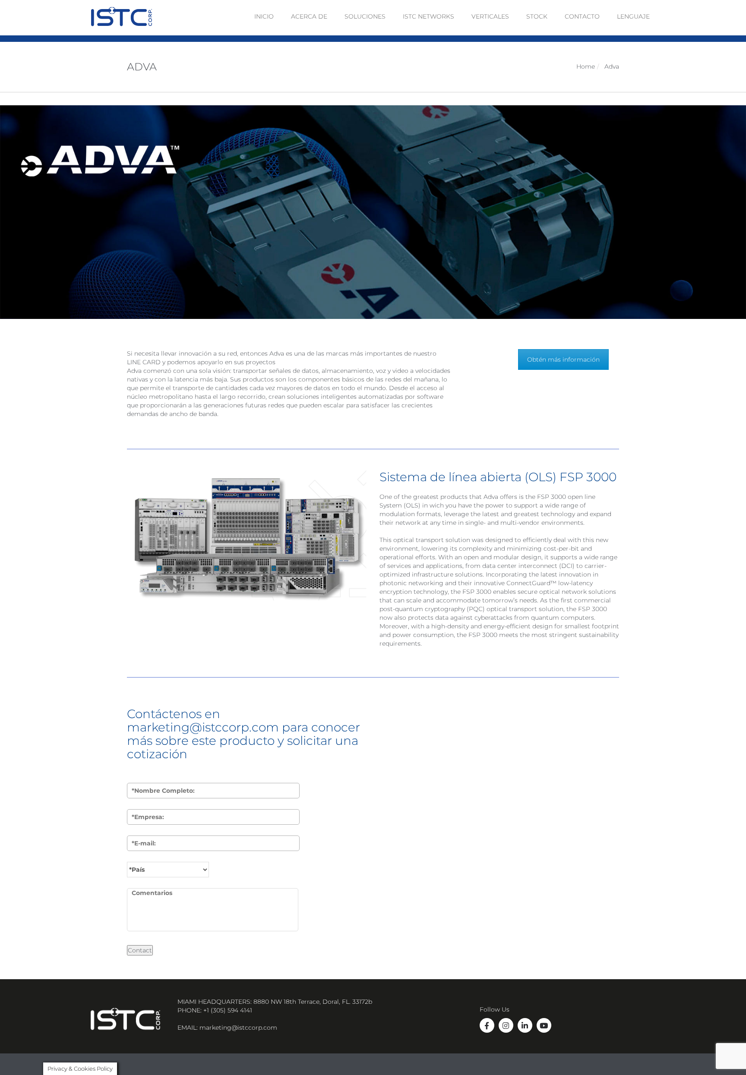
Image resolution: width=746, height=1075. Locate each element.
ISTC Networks (428, 16)
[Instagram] (506, 1025)
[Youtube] (544, 1025)
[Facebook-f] (487, 1025)
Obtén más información (563, 359)
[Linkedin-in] (525, 1025)
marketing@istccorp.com (238, 1027)
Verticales (490, 16)
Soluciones (365, 16)
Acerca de (309, 16)
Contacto (582, 16)
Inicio (264, 16)
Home (585, 66)
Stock (536, 16)
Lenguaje (633, 16)
